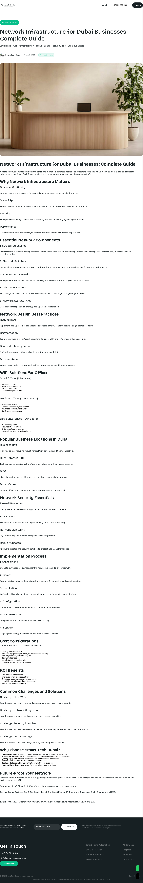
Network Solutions (95, 854)
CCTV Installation (94, 850)
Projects (127, 850)
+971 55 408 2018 (120, 5)
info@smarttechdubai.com (13, 858)
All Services (128, 845)
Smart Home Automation (98, 845)
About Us (127, 854)
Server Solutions (94, 859)
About (141, 876)
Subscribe (69, 827)
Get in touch (9, 864)
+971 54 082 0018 (9, 853)
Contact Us (128, 859)
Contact (132, 876)
